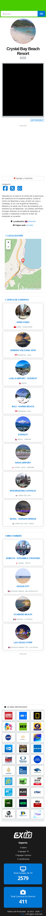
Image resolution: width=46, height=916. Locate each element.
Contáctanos (24, 859)
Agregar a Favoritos (24, 178)
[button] (23, 261)
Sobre (24, 847)
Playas (23, 58)
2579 (23, 878)
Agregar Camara (24, 855)
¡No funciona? (37, 120)
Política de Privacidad (16, 911)
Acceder (29, 225)
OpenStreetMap (30, 289)
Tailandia (31, 221)
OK (41, 13)
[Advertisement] (23, 150)
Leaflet (23, 289)
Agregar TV (24, 851)
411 (23, 901)
